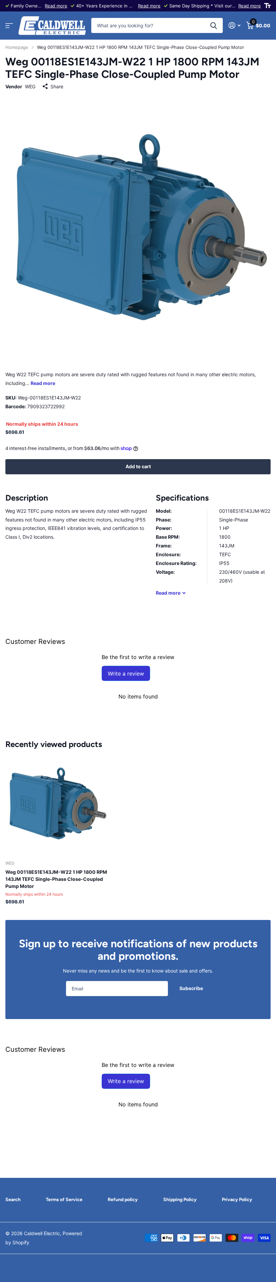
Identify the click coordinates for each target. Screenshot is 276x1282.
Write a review (126, 673)
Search (13, 1199)
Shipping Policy (180, 1199)
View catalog (9, 26)
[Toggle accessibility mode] (267, 5)
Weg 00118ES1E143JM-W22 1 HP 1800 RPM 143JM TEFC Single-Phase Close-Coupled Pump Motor (56, 879)
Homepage (16, 47)
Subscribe (191, 988)
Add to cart (138, 466)
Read (168, 593)
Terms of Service (64, 1199)
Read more (56, 5)
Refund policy (123, 1199)
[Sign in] (234, 25)
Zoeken (213, 25)
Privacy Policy (237, 1199)
